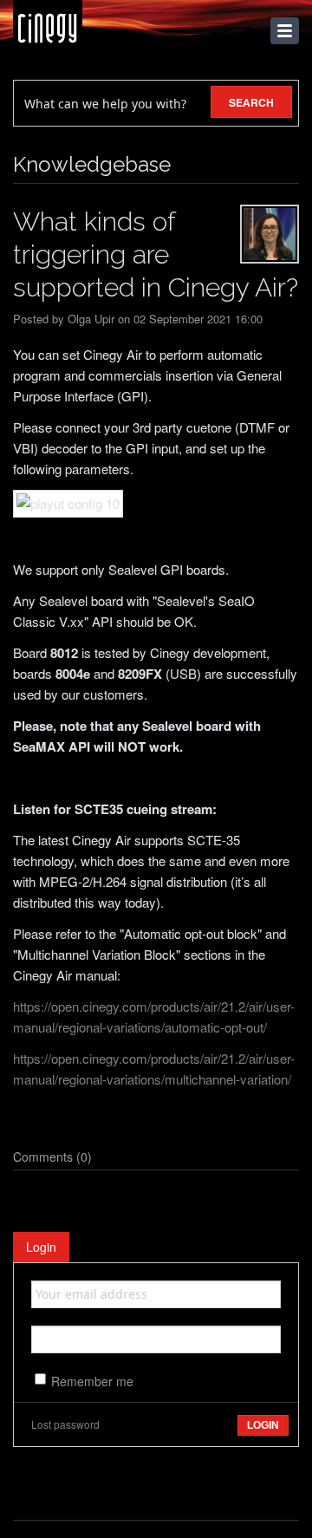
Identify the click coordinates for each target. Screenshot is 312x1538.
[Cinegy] (47, 24)
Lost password (65, 1424)
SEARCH (251, 102)
